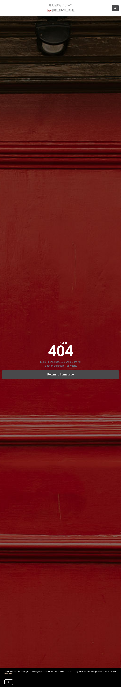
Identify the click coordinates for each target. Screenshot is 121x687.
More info (8, 673)
